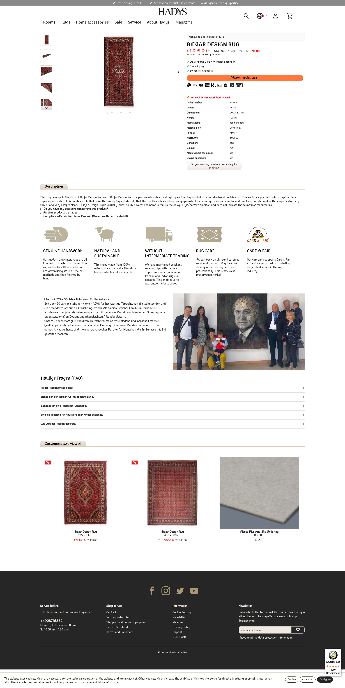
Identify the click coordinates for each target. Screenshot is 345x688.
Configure (325, 680)
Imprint (177, 632)
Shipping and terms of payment (126, 622)
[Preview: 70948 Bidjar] (46, 39)
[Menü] (339, 651)
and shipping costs (211, 54)
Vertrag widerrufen (118, 617)
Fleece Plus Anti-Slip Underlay (259, 533)
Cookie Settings (182, 612)
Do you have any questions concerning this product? (214, 165)
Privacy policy (181, 627)
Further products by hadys (60, 212)
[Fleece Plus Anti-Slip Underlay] (259, 493)
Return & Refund (117, 627)
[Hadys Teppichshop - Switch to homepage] (172, 11)
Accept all (307, 680)
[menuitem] (248, 16)
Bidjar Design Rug (85, 533)
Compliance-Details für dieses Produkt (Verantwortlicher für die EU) (85, 216)
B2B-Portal (179, 637)
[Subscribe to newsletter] (298, 629)
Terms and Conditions (120, 632)
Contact (111, 612)
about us (177, 622)
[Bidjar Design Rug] (85, 493)
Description (54, 186)
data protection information (275, 637)
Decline (292, 680)
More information (109, 682)
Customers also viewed (63, 443)
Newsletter (179, 617)
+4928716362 (51, 620)
